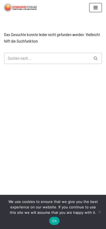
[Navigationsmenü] (95, 7)
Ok (54, 221)
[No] (99, 212)
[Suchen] (96, 58)
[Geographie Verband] (20, 7)
